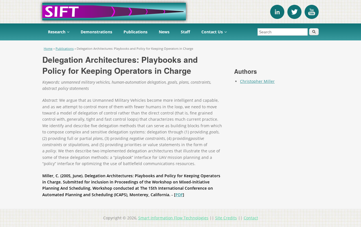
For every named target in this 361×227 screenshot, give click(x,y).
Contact (251, 217)
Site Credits (226, 217)
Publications (136, 31)
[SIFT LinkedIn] (277, 17)
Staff (185, 31)
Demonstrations (96, 31)
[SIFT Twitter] (294, 17)
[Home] (180, 11)
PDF (179, 194)
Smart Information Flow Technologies (173, 217)
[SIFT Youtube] (312, 17)
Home (48, 48)
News (164, 31)
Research (56, 31)
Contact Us (212, 31)
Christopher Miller (257, 81)
